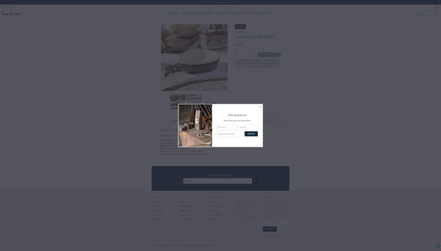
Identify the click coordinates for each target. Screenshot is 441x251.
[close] (260, 106)
